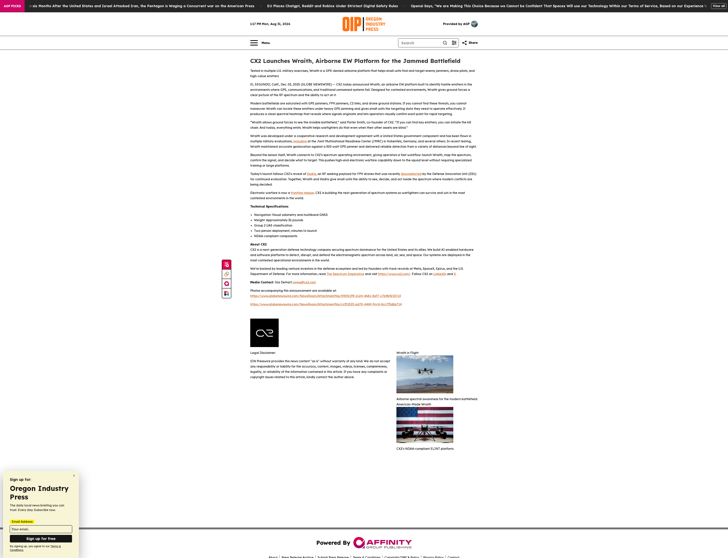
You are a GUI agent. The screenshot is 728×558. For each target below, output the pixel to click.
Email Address (22, 522)
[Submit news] (226, 265)
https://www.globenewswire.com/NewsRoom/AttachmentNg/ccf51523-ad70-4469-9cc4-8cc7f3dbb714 (326, 304)
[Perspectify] (226, 274)
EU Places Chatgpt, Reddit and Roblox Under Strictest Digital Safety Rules (332, 6)
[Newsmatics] (226, 293)
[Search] (445, 42)
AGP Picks (12, 6)
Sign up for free (41, 538)
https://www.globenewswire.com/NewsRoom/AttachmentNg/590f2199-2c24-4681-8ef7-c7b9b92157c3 (325, 296)
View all (719, 6)
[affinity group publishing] (226, 283)
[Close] (74, 475)
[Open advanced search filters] (454, 42)
